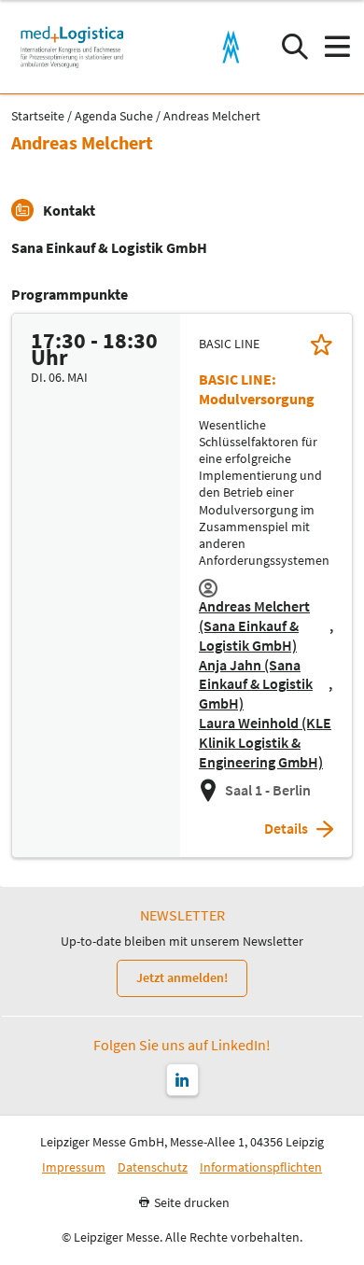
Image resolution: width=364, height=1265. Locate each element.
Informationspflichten (261, 1167)
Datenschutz (153, 1167)
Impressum (73, 1167)
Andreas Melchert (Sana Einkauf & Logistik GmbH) (254, 625)
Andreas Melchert (211, 116)
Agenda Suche (114, 116)
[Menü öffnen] (336, 47)
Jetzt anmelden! (182, 977)
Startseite (37, 116)
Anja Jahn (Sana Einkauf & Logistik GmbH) (256, 684)
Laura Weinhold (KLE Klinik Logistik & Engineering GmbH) (265, 742)
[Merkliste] (321, 344)
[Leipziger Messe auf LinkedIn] (182, 1079)
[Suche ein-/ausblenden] (294, 47)
